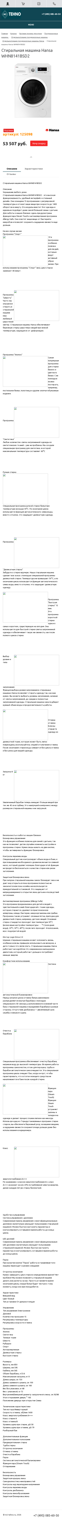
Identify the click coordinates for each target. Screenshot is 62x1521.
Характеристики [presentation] (34, 169)
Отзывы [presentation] (11, 174)
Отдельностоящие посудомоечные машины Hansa (23, 41)
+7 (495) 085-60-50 (51, 14)
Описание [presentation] (12, 169)
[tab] (12, 169)
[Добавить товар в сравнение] (31, 157)
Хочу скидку (38, 143)
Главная (4, 33)
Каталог (13, 33)
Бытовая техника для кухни (30, 33)
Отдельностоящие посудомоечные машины (29, 37)
